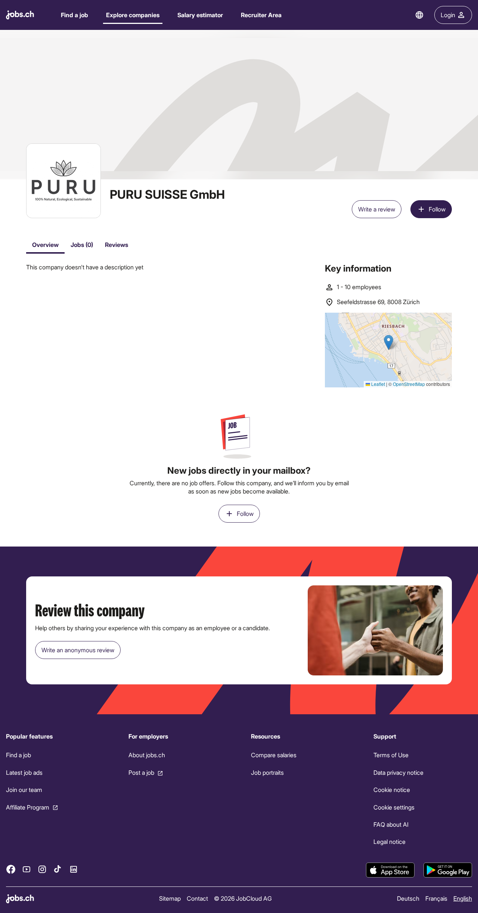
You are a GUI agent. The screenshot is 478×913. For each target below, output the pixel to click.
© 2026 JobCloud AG (243, 898)
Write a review (376, 209)
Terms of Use (391, 754)
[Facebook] (11, 869)
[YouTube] (26, 869)
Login (448, 14)
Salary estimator (200, 14)
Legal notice (389, 841)
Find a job (74, 14)
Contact (197, 898)
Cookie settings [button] (394, 806)
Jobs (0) (82, 244)
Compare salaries (274, 754)
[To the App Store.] (390, 870)
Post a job (141, 772)
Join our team (24, 789)
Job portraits (267, 772)
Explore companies (132, 14)
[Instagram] (42, 869)
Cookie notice (391, 789)
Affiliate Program (27, 806)
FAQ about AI (391, 824)
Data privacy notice (398, 772)
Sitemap (170, 898)
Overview (45, 244)
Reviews (116, 244)
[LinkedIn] (73, 869)
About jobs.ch (146, 754)
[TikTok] (58, 869)
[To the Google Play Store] (447, 870)
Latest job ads (24, 772)
